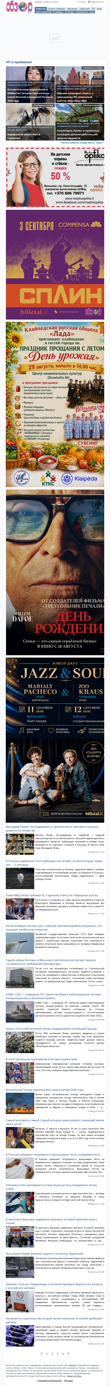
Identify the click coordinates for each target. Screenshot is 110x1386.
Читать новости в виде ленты (78, 142)
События (85, 8)
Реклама (72, 8)
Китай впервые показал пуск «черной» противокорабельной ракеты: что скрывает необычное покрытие (54, 927)
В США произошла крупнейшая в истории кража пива (41, 1059)
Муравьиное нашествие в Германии (23, 136)
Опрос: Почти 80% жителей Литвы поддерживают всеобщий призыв (51, 1028)
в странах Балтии (79, 126)
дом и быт (21, 130)
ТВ (93, 8)
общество (26, 127)
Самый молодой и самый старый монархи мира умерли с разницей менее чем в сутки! (55, 1122)
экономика (13, 82)
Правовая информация (49, 1380)
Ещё (99, 8)
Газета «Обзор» (56, 8)
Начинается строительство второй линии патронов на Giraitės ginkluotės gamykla (54, 1320)
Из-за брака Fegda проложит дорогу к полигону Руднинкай (44, 1253)
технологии (82, 12)
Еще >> (100, 142)
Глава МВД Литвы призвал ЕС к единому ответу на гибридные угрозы (52, 895)
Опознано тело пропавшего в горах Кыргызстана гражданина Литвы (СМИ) (51, 1187)
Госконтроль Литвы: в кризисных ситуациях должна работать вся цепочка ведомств (78, 134)
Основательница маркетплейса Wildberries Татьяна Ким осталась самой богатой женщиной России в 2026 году (30, 95)
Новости (40, 8)
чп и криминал (41, 82)
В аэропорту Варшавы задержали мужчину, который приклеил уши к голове (51, 1221)
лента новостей (43, 12)
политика (26, 82)
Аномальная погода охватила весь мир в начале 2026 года (44, 1090)
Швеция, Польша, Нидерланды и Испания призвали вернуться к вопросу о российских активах (54, 1286)
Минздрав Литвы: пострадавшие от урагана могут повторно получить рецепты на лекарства (52, 828)
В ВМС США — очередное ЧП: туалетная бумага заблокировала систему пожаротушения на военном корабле (53, 996)
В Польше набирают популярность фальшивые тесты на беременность (53, 1154)
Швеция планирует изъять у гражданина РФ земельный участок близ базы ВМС (75, 97)
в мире (98, 86)
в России (69, 12)
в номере (58, 12)
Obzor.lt (72, 1365)
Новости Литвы (74, 1376)
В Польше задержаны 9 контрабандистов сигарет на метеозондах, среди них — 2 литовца (54, 863)
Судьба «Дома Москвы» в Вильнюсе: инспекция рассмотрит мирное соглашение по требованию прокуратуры (51, 962)
